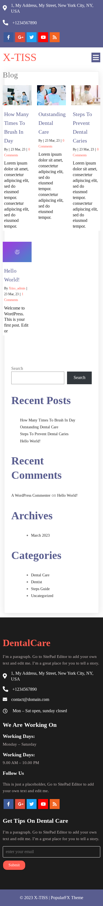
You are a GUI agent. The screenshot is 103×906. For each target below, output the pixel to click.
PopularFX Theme (67, 897)
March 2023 (40, 535)
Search (17, 368)
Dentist (36, 582)
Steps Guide (40, 589)
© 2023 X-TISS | (35, 897)
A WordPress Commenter (31, 495)
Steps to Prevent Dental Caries (44, 434)
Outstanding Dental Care (39, 427)
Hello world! (30, 441)
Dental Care (40, 575)
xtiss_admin (17, 288)
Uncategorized (42, 596)
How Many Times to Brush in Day (47, 420)
